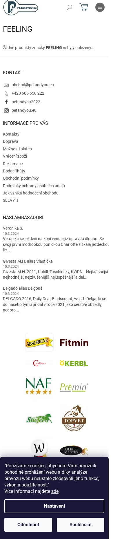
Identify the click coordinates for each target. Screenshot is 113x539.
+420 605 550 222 (28, 93)
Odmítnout (28, 524)
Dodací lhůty (14, 171)
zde (55, 491)
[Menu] (100, 7)
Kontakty (11, 134)
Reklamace (13, 163)
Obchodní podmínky (21, 178)
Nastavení (54, 506)
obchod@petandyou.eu (33, 84)
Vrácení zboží (15, 156)
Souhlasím (81, 524)
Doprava (10, 141)
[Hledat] (69, 7)
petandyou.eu (24, 110)
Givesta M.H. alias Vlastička (28, 261)
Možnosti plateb (17, 149)
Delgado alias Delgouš (22, 288)
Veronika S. (13, 228)
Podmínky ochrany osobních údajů (34, 185)
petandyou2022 (26, 102)
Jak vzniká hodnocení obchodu (31, 193)
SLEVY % (11, 200)
